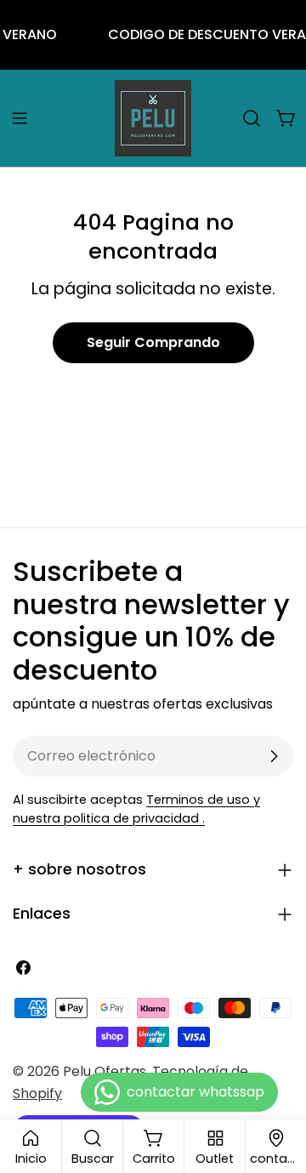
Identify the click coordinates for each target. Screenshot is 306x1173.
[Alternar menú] (20, 118)
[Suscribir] (274, 756)
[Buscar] (252, 118)
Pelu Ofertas (104, 1071)
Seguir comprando (153, 342)
